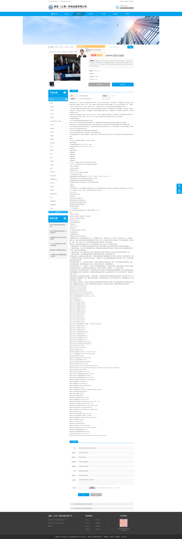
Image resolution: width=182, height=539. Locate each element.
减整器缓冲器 (53, 193)
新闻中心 (91, 14)
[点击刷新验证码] (92, 488)
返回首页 (122, 1)
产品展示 (87, 523)
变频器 (52, 117)
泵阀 (51, 208)
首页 (55, 51)
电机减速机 (53, 201)
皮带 (51, 168)
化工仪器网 (116, 536)
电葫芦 (52, 106)
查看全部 (58, 212)
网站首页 (55, 14)
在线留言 (127, 1)
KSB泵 (52, 132)
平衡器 (52, 135)
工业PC (52, 114)
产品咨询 (99, 84)
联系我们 (132, 1)
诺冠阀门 (52, 128)
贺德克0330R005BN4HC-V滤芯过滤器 (83, 504)
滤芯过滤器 (70, 51)
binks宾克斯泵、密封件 (55, 121)
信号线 (52, 110)
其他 (51, 197)
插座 (51, 103)
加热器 (52, 161)
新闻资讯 (98, 523)
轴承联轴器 (53, 204)
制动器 (52, 150)
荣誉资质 (98, 526)
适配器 (52, 139)
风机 (51, 157)
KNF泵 (52, 124)
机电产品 (65, 51)
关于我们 (66, 14)
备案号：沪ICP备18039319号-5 (95, 536)
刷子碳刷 (52, 143)
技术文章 (103, 14)
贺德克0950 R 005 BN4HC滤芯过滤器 (83, 508)
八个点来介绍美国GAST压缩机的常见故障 (58, 244)
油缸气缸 (52, 182)
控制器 (52, 190)
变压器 (52, 164)
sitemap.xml (124, 536)
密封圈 (52, 186)
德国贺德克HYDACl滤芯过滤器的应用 (58, 238)
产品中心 (79, 14)
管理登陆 (106, 536)
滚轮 (51, 146)
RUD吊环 (52, 172)
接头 (51, 153)
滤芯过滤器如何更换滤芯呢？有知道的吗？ (58, 231)
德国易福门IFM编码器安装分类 (58, 250)
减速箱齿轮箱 (53, 179)
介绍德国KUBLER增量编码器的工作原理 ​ (58, 255)
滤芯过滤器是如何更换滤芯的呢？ (57, 225)
